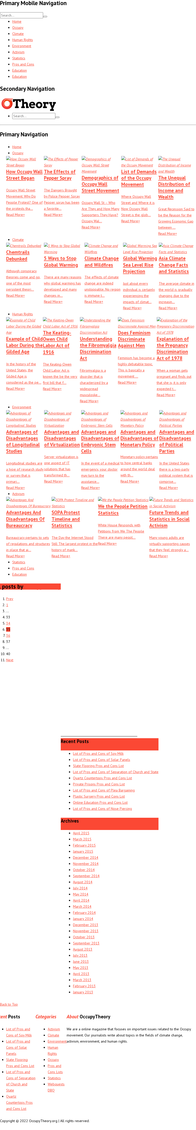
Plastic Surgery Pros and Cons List (99, 796)
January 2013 (83, 992)
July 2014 (80, 888)
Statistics (18, 58)
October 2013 (84, 937)
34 (8, 623)
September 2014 (86, 876)
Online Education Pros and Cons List (100, 802)
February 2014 (84, 912)
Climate (18, 33)
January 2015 (83, 851)
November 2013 (86, 931)
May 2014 (80, 894)
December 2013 (85, 925)
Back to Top (9, 1004)
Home (16, 21)
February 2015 (84, 845)
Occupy (17, 27)
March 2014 (82, 906)
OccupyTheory (42, 586)
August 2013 (82, 949)
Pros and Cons (23, 64)
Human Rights (22, 39)
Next (9, 660)
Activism (18, 52)
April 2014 (81, 900)
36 (8, 635)
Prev (9, 598)
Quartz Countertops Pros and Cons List (102, 778)
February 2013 (84, 986)
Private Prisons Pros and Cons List (99, 784)
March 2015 (82, 839)
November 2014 (86, 863)
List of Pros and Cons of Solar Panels (101, 759)
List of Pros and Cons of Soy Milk (98, 753)
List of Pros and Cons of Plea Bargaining (104, 790)
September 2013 (86, 943)
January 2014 (83, 918)
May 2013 (80, 967)
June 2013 (81, 961)
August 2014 (82, 882)
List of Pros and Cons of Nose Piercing (102, 808)
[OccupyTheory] (66, 110)
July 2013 (80, 955)
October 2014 (84, 869)
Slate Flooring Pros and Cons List (98, 765)
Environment (21, 46)
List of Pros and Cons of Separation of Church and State (115, 772)
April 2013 (81, 973)
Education (19, 70)
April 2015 (81, 833)
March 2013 (82, 980)
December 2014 (85, 857)
